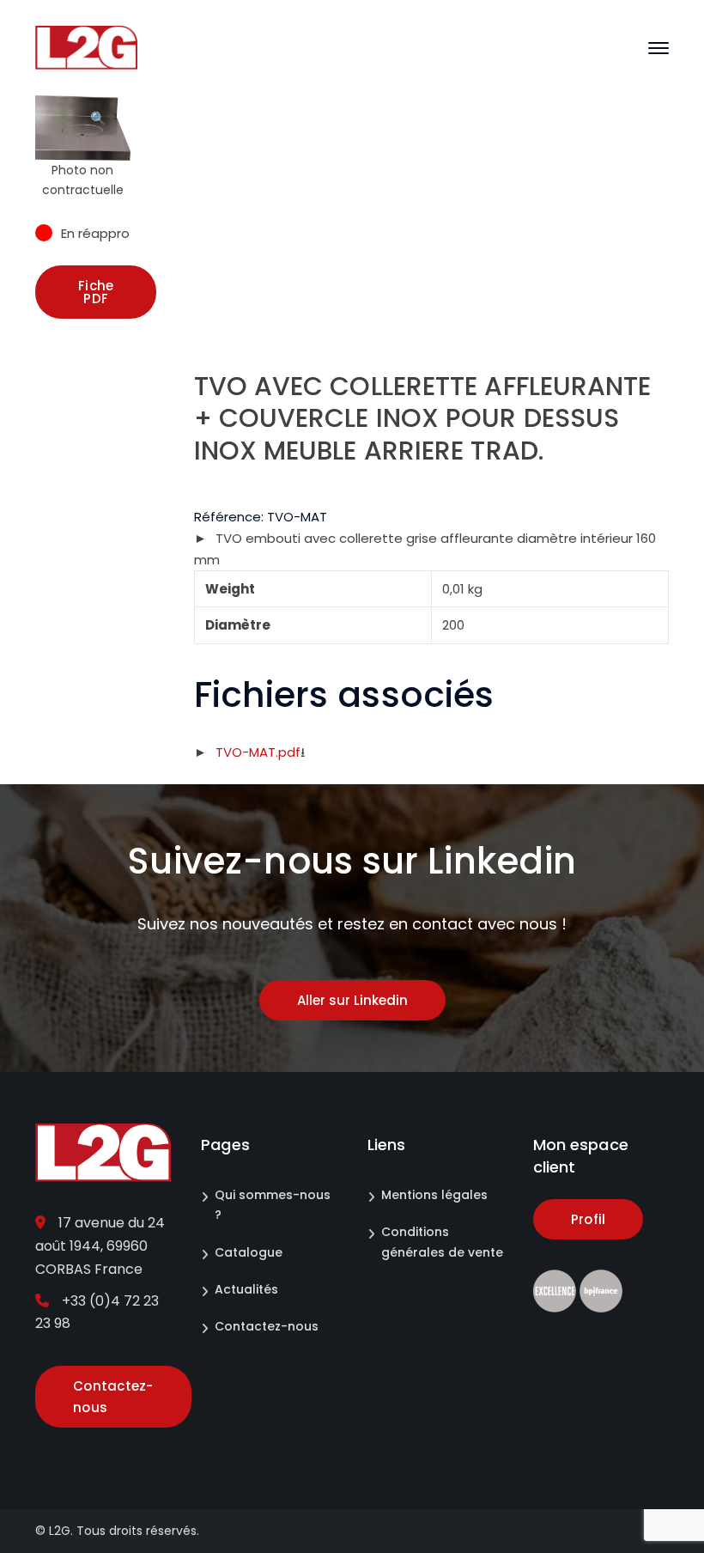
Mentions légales (434, 1194)
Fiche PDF (95, 292)
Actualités (246, 1289)
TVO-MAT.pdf (257, 752)
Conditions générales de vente (442, 1241)
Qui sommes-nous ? (273, 1204)
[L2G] (86, 47)
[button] (99, 124)
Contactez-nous (267, 1326)
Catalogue (248, 1252)
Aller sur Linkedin (352, 1000)
